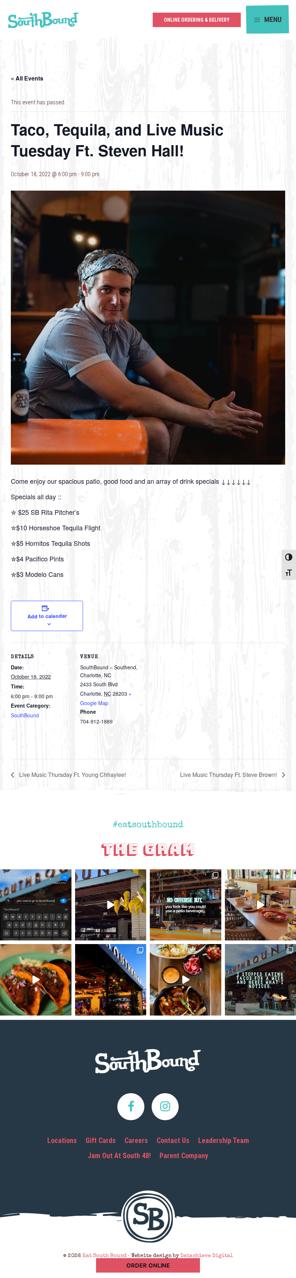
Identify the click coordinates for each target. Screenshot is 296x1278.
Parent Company (184, 1155)
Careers (136, 1140)
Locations (62, 1140)
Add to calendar (46, 616)
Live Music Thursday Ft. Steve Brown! (229, 774)
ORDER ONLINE (148, 1265)
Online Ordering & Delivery (197, 20)
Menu (272, 19)
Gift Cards (101, 1140)
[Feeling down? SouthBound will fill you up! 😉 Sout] (111, 905)
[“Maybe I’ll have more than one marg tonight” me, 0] (35, 905)
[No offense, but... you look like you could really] (185, 905)
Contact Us (173, 1140)
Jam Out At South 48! (119, 1155)
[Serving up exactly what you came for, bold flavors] (185, 980)
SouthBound (25, 715)
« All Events (27, 78)
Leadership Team (223, 1140)
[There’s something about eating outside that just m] (111, 980)
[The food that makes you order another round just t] (35, 980)
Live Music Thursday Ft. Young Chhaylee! (72, 774)
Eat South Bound (43, 22)
